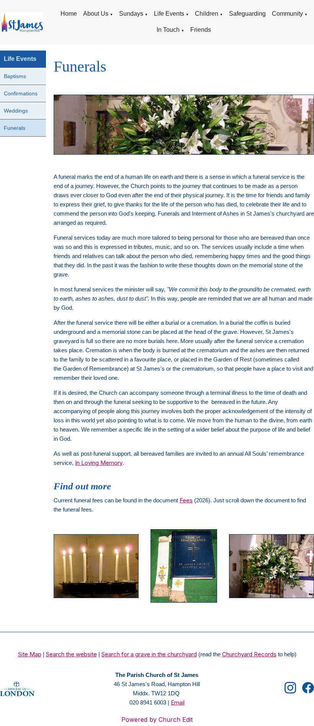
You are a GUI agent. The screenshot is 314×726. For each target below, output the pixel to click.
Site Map (29, 654)
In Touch (168, 29)
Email (178, 702)
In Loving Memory (99, 462)
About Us (95, 13)
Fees (186, 500)
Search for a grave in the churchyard (149, 654)
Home (69, 13)
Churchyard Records (249, 654)
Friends (200, 29)
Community (287, 13)
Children (206, 13)
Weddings (16, 111)
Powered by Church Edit (157, 719)
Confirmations (21, 93)
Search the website (71, 654)
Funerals (14, 128)
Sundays (131, 13)
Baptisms (15, 76)
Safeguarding (247, 13)
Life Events (169, 13)
